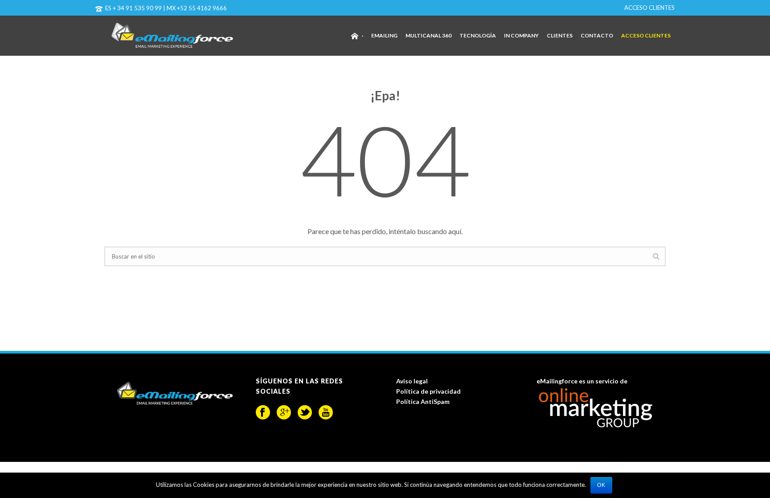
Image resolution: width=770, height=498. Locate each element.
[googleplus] (284, 412)
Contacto (597, 35)
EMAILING (384, 35)
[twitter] (305, 412)
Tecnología (477, 35)
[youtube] (326, 412)
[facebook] (263, 412)
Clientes (560, 35)
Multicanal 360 (428, 35)
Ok (601, 485)
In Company (521, 35)
